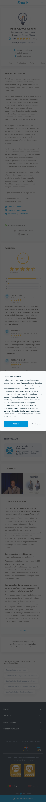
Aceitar (16, 424)
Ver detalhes (36, 424)
